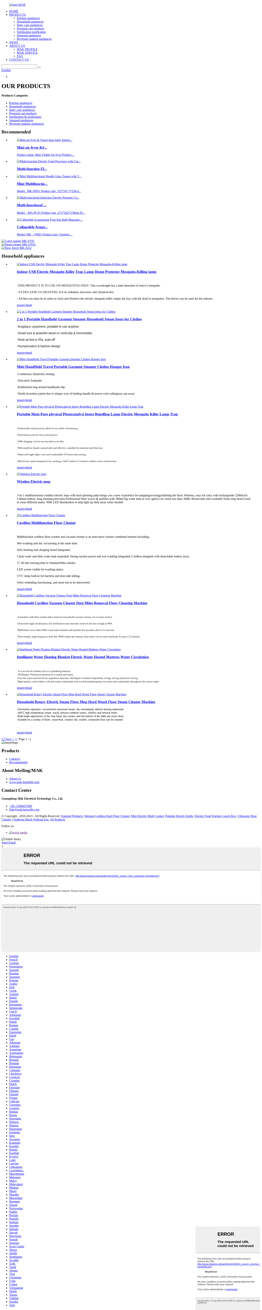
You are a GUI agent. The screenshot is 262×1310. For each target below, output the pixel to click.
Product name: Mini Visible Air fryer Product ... (45, 154)
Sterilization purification (31, 32)
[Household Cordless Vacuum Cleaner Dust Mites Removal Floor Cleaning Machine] (69, 595)
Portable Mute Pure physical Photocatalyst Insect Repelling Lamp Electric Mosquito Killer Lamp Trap (97, 414)
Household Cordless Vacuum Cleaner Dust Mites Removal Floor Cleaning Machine (82, 603)
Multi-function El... (32, 169)
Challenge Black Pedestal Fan (30, 819)
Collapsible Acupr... (32, 227)
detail (29, 305)
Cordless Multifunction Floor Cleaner (46, 523)
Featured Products (72, 816)
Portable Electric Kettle (179, 816)
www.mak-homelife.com (24, 782)
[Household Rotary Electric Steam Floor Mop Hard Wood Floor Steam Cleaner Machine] (71, 694)
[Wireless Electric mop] (31, 474)
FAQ (20, 56)
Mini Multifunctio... (32, 184)
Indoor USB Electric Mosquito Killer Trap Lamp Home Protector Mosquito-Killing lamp (87, 272)
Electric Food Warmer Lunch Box (215, 816)
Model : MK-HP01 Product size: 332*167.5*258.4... (49, 191)
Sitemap (89, 816)
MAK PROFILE (27, 49)
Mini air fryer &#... (32, 147)
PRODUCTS (17, 14)
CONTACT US (19, 59)
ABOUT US (17, 45)
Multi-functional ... (31, 205)
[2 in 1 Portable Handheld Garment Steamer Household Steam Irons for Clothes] (66, 311)
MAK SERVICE (27, 52)
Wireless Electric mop (33, 481)
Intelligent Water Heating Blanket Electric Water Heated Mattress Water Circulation (83, 657)
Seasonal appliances (29, 35)
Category (14, 758)
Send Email (9, 842)
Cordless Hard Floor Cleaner (112, 816)
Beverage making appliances (34, 38)
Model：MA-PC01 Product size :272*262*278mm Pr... (51, 212)
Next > (10, 739)
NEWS (13, 42)
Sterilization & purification (25, 116)
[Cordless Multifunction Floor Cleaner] (41, 515)
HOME (13, 11)
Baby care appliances (30, 25)
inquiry (21, 305)
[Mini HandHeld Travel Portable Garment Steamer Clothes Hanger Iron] (61, 359)
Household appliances (30, 21)
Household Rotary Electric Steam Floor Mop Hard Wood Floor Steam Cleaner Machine (86, 702)
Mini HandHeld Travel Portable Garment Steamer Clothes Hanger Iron (73, 367)
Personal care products (30, 28)
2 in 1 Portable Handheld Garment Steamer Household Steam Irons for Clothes (79, 319)
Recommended (18, 762)
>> (16, 739)
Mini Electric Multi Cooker (147, 816)
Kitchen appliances (28, 18)
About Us (15, 778)
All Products (57, 819)
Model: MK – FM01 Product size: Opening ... (45, 234)
